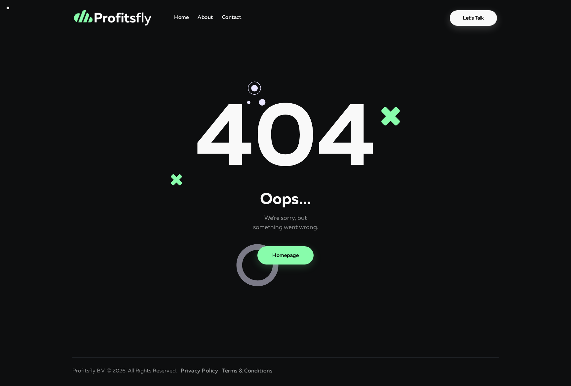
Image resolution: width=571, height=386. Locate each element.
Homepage (285, 255)
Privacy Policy (199, 371)
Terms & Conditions (247, 371)
